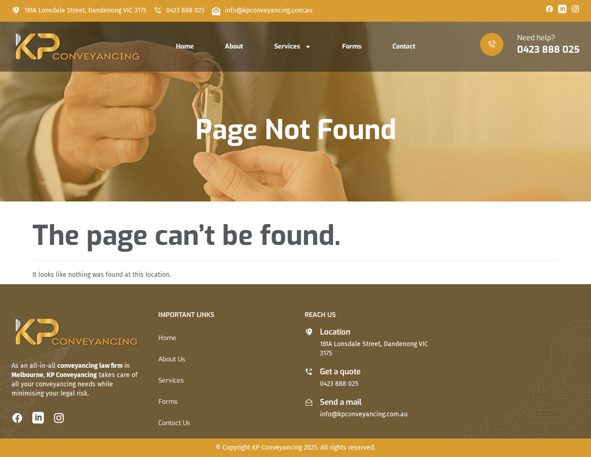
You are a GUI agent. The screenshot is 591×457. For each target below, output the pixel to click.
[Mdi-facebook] (549, 9)
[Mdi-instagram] (575, 9)
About (234, 46)
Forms (352, 46)
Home (185, 46)
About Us (171, 359)
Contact (403, 46)
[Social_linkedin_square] (562, 9)
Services (287, 46)
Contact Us (174, 423)
